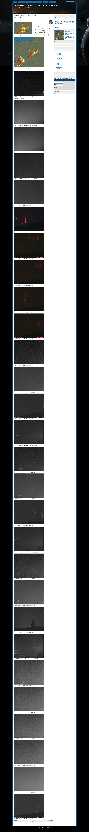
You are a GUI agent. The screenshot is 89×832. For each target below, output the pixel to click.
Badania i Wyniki (32, 1)
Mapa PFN (58, 68)
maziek (17, 19)
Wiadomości (40, 1)
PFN (26, 1)
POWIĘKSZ (33, 96)
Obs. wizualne (59, 58)
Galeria (54, 1)
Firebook (45, 1)
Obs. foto (59, 54)
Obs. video (59, 53)
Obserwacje (21, 1)
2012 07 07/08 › (50, 820)
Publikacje (59, 64)
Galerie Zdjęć (58, 69)
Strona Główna (16, 15)
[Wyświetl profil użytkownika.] (50, 24)
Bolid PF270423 (58, 27)
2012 (31, 15)
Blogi (50, 1)
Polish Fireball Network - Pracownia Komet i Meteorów (36, 5)
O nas (57, 49)
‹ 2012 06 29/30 (16, 820)
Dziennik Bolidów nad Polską (25, 15)
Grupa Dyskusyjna (59, 71)
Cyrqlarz (58, 63)
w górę (33, 821)
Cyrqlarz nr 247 (58, 17)
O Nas (15, 1)
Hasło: (55, 84)
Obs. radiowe (59, 55)
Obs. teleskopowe (60, 57)
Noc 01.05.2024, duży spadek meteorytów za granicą (64, 21)
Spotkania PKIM (60, 62)
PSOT (58, 60)
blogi (56, 74)
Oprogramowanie (60, 59)
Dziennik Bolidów (59, 67)
